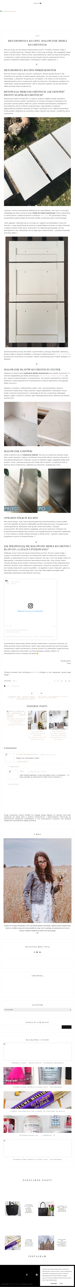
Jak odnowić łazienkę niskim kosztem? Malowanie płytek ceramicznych (37, 735)
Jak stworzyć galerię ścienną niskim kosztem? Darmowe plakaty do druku (58, 735)
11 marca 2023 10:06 (37, 771)
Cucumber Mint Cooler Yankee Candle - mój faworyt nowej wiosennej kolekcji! (21, 698)
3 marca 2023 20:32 (48, 754)
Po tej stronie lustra (24, 1284)
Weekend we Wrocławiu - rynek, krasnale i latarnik (62, 1243)
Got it (61, 1283)
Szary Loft (44, 215)
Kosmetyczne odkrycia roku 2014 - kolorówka (37, 1087)
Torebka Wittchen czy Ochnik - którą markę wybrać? (29, 1208)
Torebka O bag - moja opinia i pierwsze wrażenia (37, 1063)
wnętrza (15, 686)
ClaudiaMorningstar (27, 754)
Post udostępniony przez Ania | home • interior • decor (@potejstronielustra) (33, 636)
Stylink (35, 672)
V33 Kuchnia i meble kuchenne (52, 376)
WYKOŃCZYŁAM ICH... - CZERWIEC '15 (37, 1135)
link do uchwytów (62, 354)
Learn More (54, 1283)
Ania (22, 771)
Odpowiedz (22, 762)
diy (8, 686)
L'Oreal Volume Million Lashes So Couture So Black (37, 1111)
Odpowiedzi (14, 766)
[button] (37, 3)
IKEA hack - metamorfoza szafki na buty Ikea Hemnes (53, 697)
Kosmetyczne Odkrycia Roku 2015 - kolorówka (37, 1159)
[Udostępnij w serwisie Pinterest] (69, 681)
